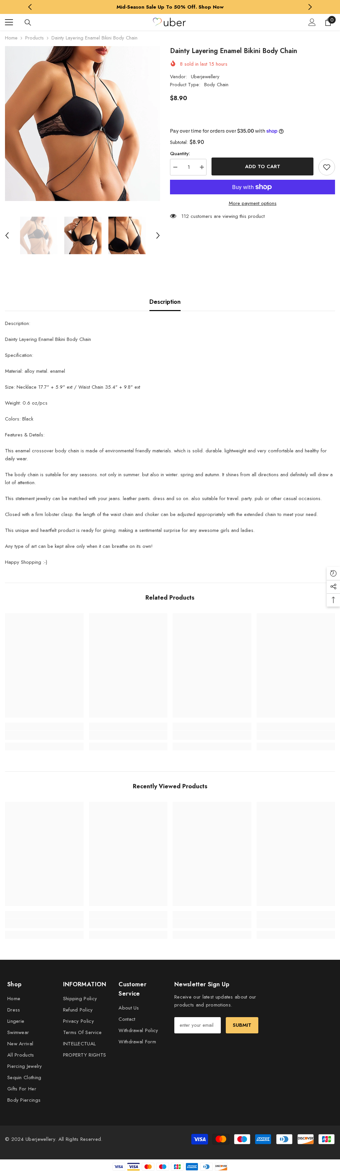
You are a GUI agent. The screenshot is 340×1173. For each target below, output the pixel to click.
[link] (44, 735)
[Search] (28, 23)
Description (165, 301)
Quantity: (180, 153)
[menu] (9, 22)
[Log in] (312, 22)
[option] (170, 7)
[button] (7, 235)
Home (11, 37)
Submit (242, 1025)
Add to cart (262, 166)
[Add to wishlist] (326, 167)
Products (34, 37)
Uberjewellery (205, 76)
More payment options (253, 203)
